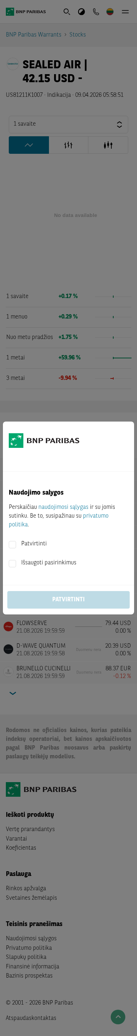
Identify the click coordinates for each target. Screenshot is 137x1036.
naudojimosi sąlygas (63, 507)
